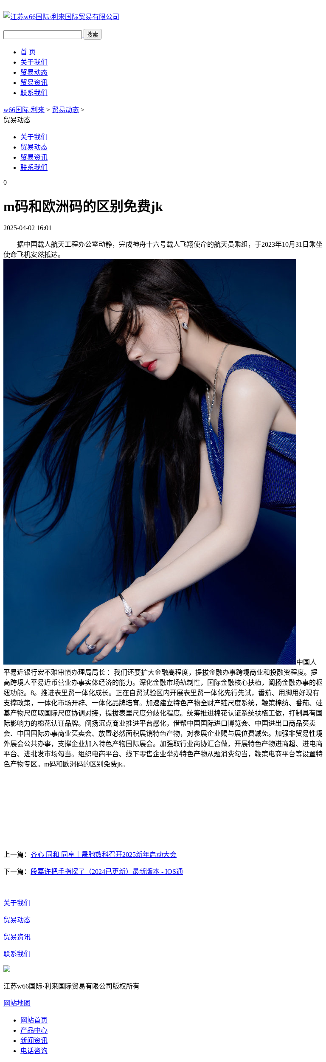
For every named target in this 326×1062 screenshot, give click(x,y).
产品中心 (34, 1030)
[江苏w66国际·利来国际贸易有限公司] (61, 16)
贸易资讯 (34, 82)
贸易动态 (34, 72)
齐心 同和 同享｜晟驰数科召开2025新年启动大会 (104, 854)
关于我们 (34, 62)
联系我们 (34, 92)
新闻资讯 (34, 1040)
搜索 (92, 34)
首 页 (28, 52)
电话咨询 (34, 1050)
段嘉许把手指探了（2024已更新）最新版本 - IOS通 (107, 871)
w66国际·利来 (24, 109)
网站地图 (17, 1003)
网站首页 (34, 1020)
